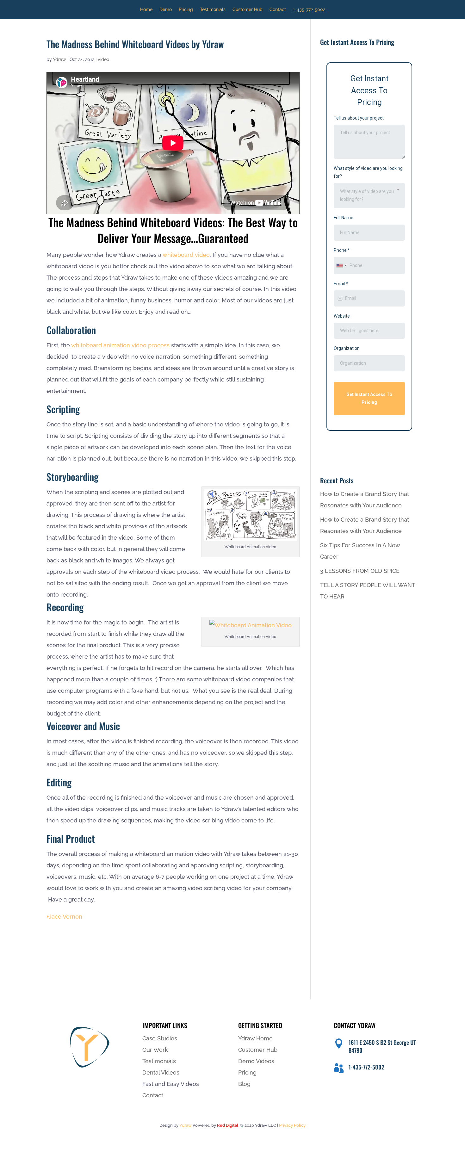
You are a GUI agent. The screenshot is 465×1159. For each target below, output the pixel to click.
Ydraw (59, 59)
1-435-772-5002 (309, 9)
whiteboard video (186, 254)
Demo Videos (256, 1061)
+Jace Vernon (64, 916)
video (103, 59)
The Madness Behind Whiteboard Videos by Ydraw (135, 44)
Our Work (155, 1049)
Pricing (186, 9)
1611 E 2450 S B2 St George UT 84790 (382, 1046)
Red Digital (227, 1125)
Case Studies (159, 1038)
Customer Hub (247, 9)
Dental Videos (160, 1072)
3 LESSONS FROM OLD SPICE (360, 570)
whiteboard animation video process (120, 345)
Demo (165, 9)
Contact (278, 9)
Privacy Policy (292, 1125)
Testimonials (213, 9)
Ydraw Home (255, 1038)
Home (146, 9)
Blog (244, 1084)
